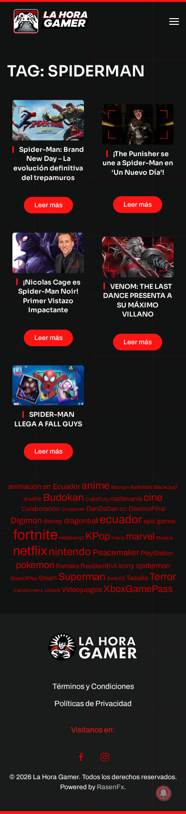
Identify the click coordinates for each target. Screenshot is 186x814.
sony (126, 565)
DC (123, 509)
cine (153, 497)
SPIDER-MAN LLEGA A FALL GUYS (48, 420)
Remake (67, 566)
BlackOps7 (166, 487)
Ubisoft (52, 590)
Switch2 (116, 578)
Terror (162, 576)
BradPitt (32, 499)
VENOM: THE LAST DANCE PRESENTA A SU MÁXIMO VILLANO (137, 300)
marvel (140, 536)
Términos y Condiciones (93, 686)
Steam (48, 577)
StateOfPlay (23, 578)
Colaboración (40, 508)
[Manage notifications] (163, 793)
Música (164, 537)
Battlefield (141, 487)
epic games (160, 521)
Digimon (26, 520)
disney (52, 521)
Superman (81, 576)
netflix (30, 551)
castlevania (126, 498)
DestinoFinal (147, 508)
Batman (120, 487)
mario (118, 537)
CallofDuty (97, 499)
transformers (28, 590)
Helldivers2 (71, 537)
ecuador (121, 519)
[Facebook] (81, 756)
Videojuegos (82, 589)
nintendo (70, 552)
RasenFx (110, 787)
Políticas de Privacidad (93, 703)
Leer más (48, 205)
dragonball (81, 521)
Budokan (63, 497)
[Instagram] (105, 756)
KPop (97, 535)
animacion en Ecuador (44, 486)
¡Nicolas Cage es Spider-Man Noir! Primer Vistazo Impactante (49, 296)
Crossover (73, 509)
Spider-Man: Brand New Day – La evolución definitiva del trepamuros (48, 163)
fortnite (35, 534)
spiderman (153, 565)
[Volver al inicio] (51, 21)
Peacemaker (116, 552)
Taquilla (137, 577)
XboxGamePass (138, 588)
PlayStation (157, 553)
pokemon (35, 565)
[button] (174, 21)
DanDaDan (102, 508)
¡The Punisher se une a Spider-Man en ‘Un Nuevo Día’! (138, 163)
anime (96, 485)
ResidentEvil (99, 566)
